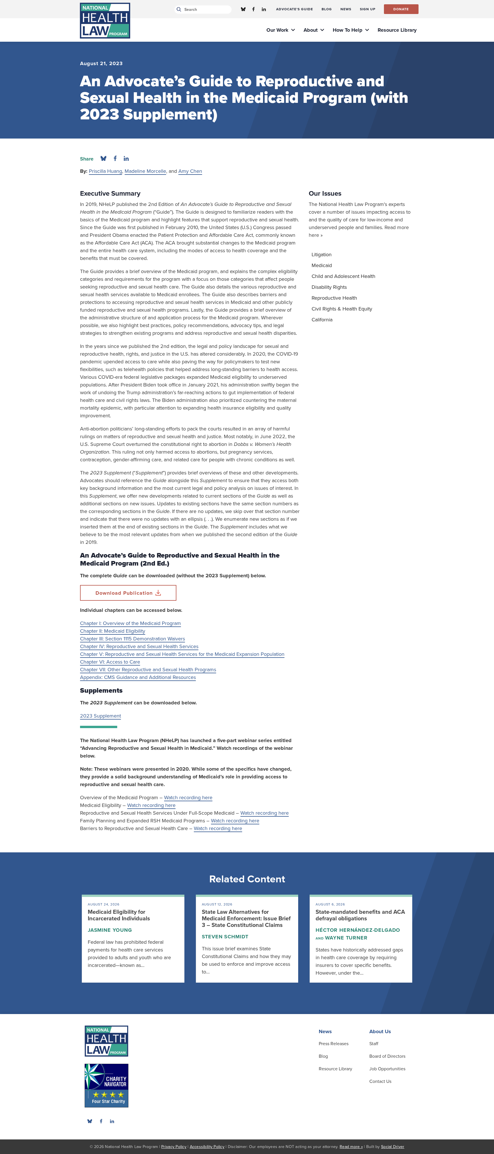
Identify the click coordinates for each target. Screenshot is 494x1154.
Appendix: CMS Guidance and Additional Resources (138, 677)
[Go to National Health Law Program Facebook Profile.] (253, 9)
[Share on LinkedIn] (126, 158)
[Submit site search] (178, 9)
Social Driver (392, 1146)
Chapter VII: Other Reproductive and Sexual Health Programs (148, 669)
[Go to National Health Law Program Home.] (105, 21)
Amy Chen (190, 171)
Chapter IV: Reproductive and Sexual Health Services (139, 646)
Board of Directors (387, 1056)
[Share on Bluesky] (103, 158)
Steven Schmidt (225, 936)
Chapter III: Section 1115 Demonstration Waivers (132, 639)
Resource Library (335, 1069)
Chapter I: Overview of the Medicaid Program (130, 623)
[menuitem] (294, 9)
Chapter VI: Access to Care (110, 662)
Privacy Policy (173, 1146)
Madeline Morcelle (145, 171)
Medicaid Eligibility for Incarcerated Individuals (119, 915)
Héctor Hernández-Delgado (358, 930)
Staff (373, 1044)
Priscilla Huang (105, 171)
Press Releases (333, 1044)
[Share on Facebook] (115, 158)
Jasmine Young (110, 930)
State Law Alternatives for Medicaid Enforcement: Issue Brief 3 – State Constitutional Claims (246, 919)
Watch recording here (188, 797)
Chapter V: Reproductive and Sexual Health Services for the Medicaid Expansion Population (182, 654)
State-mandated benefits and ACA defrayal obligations (360, 915)
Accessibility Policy (207, 1146)
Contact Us (380, 1081)
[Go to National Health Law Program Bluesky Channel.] (243, 9)
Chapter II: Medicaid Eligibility (112, 631)
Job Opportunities (387, 1069)
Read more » (351, 1146)
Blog (323, 1056)
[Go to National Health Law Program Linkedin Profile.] (264, 9)
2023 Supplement (100, 716)
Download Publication (124, 593)
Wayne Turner (346, 938)
